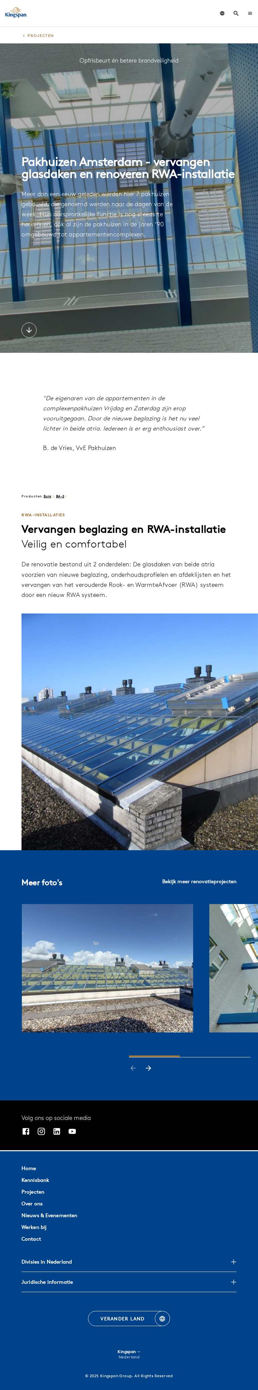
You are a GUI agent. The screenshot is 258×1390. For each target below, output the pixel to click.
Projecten (33, 1192)
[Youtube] (72, 1132)
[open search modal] (236, 13)
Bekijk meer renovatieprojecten (199, 881)
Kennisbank (35, 1180)
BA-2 (60, 496)
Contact (31, 1239)
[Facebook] (26, 1132)
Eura (47, 496)
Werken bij (34, 1227)
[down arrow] (29, 331)
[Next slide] (148, 1069)
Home (29, 1168)
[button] (250, 13)
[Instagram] (41, 1132)
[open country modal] (222, 13)
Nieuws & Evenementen (49, 1215)
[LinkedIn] (56, 1132)
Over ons (32, 1203)
